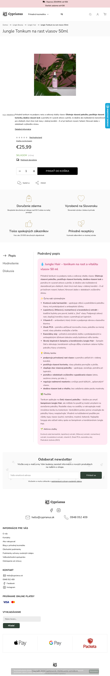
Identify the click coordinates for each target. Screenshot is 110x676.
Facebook (51, 510)
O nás (5, 533)
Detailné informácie (23, 129)
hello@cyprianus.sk (43, 517)
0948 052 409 (78, 517)
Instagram (59, 510)
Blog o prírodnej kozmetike (14, 545)
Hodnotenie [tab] (11, 263)
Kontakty (6, 537)
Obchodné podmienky (12, 549)
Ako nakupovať (9, 541)
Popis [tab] (12, 256)
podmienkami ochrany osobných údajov (66, 481)
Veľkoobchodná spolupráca (14, 557)
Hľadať (11, 625)
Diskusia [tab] (8, 271)
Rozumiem (94, 671)
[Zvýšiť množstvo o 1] (34, 171)
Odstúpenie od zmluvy (12, 561)
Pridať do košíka (57, 171)
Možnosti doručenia (29, 160)
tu (44, 672)
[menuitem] (38, 14)
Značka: (24, 141)
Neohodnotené (35, 137)
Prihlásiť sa (91, 475)
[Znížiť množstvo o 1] (19, 171)
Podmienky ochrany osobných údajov (18, 553)
